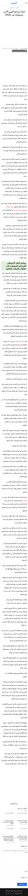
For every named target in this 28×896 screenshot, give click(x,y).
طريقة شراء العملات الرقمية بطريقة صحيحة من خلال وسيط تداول (21, 837)
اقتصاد (11, 7)
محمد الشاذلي (14, 803)
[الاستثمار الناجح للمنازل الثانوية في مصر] (21, 815)
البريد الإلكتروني (23, 877)
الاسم (26, 871)
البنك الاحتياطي (20, 341)
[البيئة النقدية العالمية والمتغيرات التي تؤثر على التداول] (7, 815)
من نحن (12, 893)
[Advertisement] (14, 32)
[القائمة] (26, 3)
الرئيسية (15, 7)
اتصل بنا (7, 893)
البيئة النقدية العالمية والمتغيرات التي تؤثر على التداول (7, 822)
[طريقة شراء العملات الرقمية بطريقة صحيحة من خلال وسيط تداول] (21, 831)
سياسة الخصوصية (18, 893)
